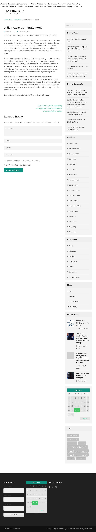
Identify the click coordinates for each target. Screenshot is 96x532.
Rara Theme (70, 529)
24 (75, 410)
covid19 (82, 443)
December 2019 (74, 190)
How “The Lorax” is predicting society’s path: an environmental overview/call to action (49, 108)
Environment (78, 447)
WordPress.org (72, 307)
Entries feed (71, 296)
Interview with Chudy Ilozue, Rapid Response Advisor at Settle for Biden (76, 59)
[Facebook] (49, 487)
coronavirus (72, 443)
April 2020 (72, 169)
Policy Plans (73, 262)
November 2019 (74, 195)
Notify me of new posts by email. (19, 165)
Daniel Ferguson (24, 31)
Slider (71, 267)
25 (78, 410)
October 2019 (74, 201)
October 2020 (74, 154)
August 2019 (73, 211)
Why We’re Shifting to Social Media (82, 323)
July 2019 (72, 216)
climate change (73, 439)
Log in (69, 291)
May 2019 (72, 227)
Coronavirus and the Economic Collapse (82, 375)
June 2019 (72, 221)
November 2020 (74, 149)
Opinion (71, 256)
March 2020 (73, 175)
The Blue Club (14, 11)
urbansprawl (81, 458)
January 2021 (73, 143)
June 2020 (72, 159)
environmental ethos (78, 451)
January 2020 (73, 185)
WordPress (88, 529)
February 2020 (74, 180)
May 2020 (72, 164)
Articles (71, 246)
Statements (73, 272)
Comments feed (72, 301)
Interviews (72, 251)
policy (71, 458)
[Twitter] (53, 487)
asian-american (73, 435)
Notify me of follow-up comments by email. (23, 161)
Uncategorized (74, 277)
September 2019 (75, 206)
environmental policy (78, 455)
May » (85, 418)
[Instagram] (56, 487)
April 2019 (72, 232)
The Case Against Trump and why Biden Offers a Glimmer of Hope (77, 49)
